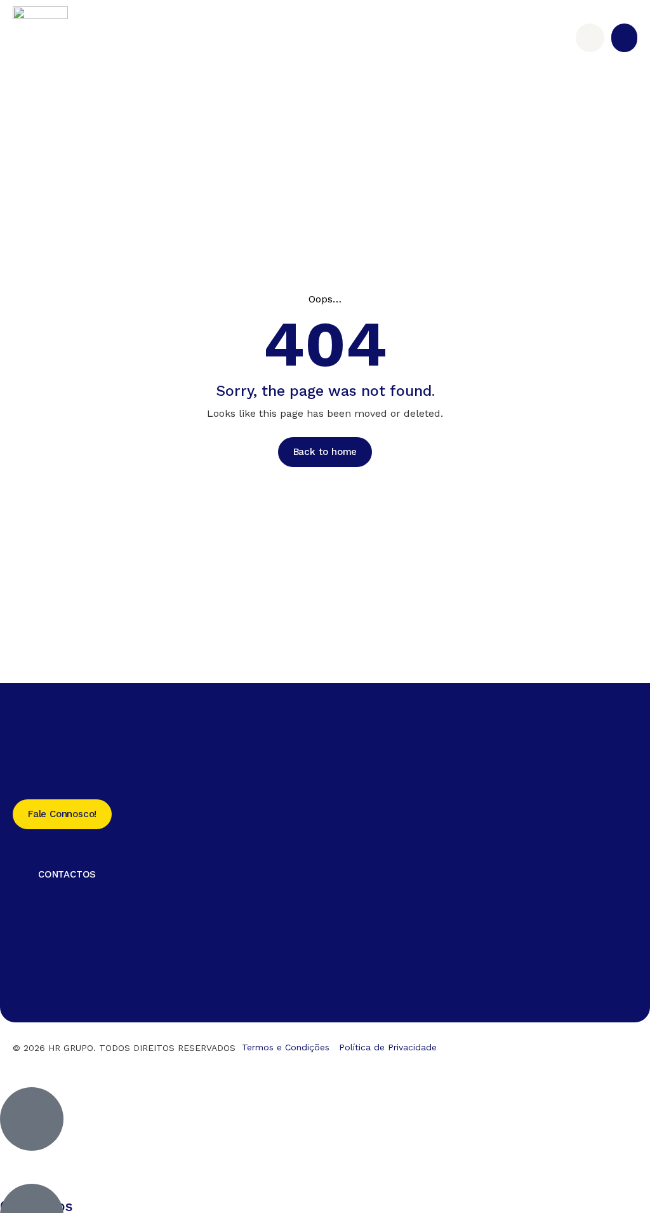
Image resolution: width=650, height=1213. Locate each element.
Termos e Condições (285, 1047)
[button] (624, 37)
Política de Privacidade (388, 1047)
